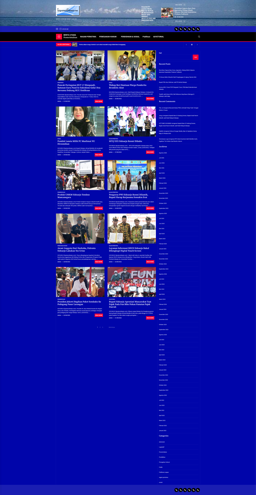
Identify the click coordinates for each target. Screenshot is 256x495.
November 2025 (163, 198)
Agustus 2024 (163, 274)
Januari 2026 (162, 188)
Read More (98, 101)
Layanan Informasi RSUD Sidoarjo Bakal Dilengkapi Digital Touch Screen (129, 249)
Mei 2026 (161, 168)
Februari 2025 (163, 243)
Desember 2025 (163, 193)
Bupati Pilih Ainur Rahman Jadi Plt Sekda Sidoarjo (173, 82)
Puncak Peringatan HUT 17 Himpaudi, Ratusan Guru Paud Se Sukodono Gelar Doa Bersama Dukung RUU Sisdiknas (79, 88)
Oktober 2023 (163, 324)
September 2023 (163, 329)
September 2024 (163, 269)
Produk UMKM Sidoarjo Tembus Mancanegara (74, 196)
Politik (160, 467)
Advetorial (112, 299)
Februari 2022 (163, 425)
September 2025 (163, 208)
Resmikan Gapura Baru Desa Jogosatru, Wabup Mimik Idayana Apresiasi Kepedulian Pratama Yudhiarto (185, 11)
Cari (160, 53)
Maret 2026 (162, 178)
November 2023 (163, 319)
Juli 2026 (161, 158)
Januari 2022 (162, 430)
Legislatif (161, 447)
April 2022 (162, 415)
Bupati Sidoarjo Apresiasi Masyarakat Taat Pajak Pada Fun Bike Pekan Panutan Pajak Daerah (130, 304)
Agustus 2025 (163, 213)
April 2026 (162, 173)
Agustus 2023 (163, 334)
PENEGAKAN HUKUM (107, 37)
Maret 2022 (162, 420)
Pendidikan (60, 82)
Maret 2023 (162, 360)
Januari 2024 (162, 309)
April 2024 (162, 294)
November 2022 (163, 380)
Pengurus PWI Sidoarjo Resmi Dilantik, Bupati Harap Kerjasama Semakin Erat (128, 196)
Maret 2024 (162, 299)
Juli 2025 (161, 218)
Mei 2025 (161, 228)
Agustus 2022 (163, 395)
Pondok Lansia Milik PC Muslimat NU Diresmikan (76, 142)
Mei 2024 (161, 289)
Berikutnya (112, 327)
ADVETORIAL (158, 37)
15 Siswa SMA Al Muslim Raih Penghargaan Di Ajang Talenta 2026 (177, 77)
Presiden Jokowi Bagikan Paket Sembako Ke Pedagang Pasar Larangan (79, 303)
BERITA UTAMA (70, 36)
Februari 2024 (163, 304)
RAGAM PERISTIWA (88, 37)
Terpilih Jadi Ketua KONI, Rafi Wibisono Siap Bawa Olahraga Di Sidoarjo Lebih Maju (176, 95)
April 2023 (162, 355)
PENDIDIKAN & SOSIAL (130, 37)
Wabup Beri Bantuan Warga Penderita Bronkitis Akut (127, 86)
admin (59, 101)
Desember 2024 (163, 254)
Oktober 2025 (163, 203)
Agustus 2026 (163, 153)
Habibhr (161, 131)
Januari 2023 (162, 370)
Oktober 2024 (163, 264)
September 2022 (163, 390)
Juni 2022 (161, 405)
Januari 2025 (162, 249)
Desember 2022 (163, 375)
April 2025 (162, 233)
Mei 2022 (161, 410)
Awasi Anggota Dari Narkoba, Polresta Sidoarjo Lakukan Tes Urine (77, 249)
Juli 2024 (161, 279)
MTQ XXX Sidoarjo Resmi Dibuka (125, 141)
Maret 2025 (162, 239)
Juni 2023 (161, 345)
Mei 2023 (161, 350)
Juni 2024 (161, 284)
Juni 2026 (161, 163)
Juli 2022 (161, 400)
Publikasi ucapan (164, 472)
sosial (110, 82)
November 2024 (163, 259)
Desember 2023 (163, 314)
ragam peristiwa (113, 138)
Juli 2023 (161, 339)
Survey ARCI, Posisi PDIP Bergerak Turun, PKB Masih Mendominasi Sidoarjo (178, 88)
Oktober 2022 (163, 385)
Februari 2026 (163, 183)
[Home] (59, 37)
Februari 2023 (163, 365)
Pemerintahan (61, 192)
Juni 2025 (161, 223)
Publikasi (146, 37)
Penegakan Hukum (62, 245)
